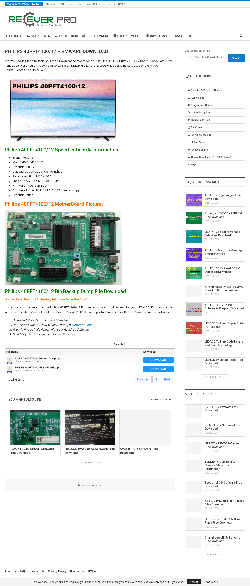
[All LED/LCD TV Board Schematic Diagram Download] (194, 309)
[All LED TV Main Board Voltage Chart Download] (194, 254)
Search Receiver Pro (197, 50)
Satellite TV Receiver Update (206, 90)
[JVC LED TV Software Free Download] (194, 411)
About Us (51, 4)
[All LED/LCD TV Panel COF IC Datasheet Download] (194, 273)
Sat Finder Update (201, 112)
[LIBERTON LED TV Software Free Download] (194, 448)
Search (237, 58)
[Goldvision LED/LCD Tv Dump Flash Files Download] (194, 523)
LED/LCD (17, 36)
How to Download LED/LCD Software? (211, 157)
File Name (12, 351)
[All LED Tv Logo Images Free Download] (194, 200)
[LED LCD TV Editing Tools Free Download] (194, 364)
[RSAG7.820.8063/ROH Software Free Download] (35, 427)
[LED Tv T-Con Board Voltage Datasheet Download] (194, 236)
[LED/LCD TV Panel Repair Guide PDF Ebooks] (194, 328)
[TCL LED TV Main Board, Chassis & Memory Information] (194, 466)
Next (167, 379)
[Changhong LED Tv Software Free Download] (194, 542)
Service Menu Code (202, 135)
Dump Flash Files (200, 120)
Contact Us (74, 4)
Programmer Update (202, 105)
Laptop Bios (68, 36)
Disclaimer (109, 4)
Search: (118, 344)
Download (149, 351)
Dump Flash (159, 36)
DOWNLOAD (158, 359)
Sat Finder (183, 36)
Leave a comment (91, 485)
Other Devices (128, 36)
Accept (194, 582)
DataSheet (197, 127)
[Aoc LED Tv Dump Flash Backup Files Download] (194, 505)
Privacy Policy (92, 4)
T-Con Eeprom (199, 142)
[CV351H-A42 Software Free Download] (145, 427)
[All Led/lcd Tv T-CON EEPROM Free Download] (194, 218)
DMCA (121, 4)
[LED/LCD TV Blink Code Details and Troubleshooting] (194, 346)
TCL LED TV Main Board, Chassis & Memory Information (220, 465)
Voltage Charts (200, 149)
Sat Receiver (40, 36)
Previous (142, 379)
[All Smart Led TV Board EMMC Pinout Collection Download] (194, 291)
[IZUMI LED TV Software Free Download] (194, 429)
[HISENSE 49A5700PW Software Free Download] (90, 427)
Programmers (98, 36)
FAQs (62, 4)
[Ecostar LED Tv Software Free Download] (194, 487)
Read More (211, 582)
